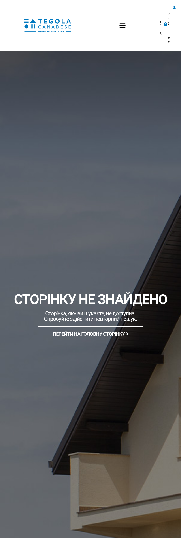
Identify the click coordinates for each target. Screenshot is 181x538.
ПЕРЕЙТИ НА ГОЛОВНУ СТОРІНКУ (89, 334)
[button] (122, 26)
